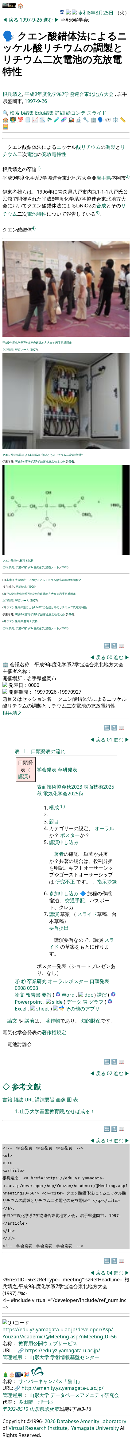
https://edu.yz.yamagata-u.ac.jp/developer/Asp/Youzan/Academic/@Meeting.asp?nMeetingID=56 (59, 1333)
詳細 (60, 112)
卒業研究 (37, 981)
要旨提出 (59, 928)
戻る (14, 19)
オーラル (104, 828)
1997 (34, 350)
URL (29, 1099)
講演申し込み (64, 842)
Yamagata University (95, 1428)
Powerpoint (29, 1001)
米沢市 (51, 1409)
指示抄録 (107, 881)
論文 (20, 994)
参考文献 (26, 1086)
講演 (23, 776)
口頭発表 (99, 981)
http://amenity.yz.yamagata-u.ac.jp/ (62, 1388)
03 (110, 1140)
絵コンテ (76, 112)
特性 (61, 154)
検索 (15, 112)
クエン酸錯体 (10, 560)
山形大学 (39, 1357)
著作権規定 (54, 1032)
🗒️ (28, 119)
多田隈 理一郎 (35, 1401)
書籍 (7, 1099)
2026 (50, 1421)
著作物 (52, 1020)
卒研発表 (67, 769)
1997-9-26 (31, 19)
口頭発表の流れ (48, 751)
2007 (64, 567)
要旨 (47, 994)
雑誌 (18, 1099)
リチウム (91, 147)
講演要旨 (45, 1099)
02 (110, 1073)
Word (68, 994)
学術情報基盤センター (74, 1357)
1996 (70, 461)
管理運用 (12, 1357)
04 (110, 1272)
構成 (54, 807)
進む (48, 19)
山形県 (36, 1409)
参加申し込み (64, 893)
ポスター (70, 835)
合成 (101, 205)
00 (110, 657)
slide (58, 1001)
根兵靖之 (12, 94)
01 (110, 739)
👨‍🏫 (13, 119)
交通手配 (75, 900)
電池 (32, 154)
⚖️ (115, 119)
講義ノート (52, 567)
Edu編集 (44, 112)
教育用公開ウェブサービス (47, 1343)
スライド (97, 112)
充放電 (49, 154)
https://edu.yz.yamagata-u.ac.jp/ (62, 1350)
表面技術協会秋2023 (60, 786)
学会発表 (47, 769)
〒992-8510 (15, 1409)
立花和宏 (8, 350)
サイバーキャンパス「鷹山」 (50, 1381)
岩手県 (103, 177)
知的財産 (91, 1020)
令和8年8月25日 (96, 12)
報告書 (33, 994)
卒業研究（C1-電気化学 (29, 567)
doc (89, 994)
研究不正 (65, 881)
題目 (54, 821)
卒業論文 (20, 587)
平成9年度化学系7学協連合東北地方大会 (70, 94)
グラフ (96, 1001)
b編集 (27, 112)
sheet (43, 1008)
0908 (20, 988)
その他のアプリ (82, 1008)
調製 (110, 147)
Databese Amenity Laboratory (91, 1421)
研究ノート (22, 350)
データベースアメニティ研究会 (84, 1395)
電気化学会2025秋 (63, 793)
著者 (59, 854)
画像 (61, 1099)
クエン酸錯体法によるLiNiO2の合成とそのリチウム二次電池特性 (42, 455)
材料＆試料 (26, 560)
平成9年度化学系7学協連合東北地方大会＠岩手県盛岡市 (37, 343)
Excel (21, 1008)
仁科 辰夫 (8, 567)
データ (74, 1001)
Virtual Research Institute (38, 1428)
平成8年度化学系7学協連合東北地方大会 (40, 461)
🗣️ (8, 35)
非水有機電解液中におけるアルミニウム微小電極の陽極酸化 (43, 580)
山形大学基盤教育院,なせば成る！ (57, 1111)
